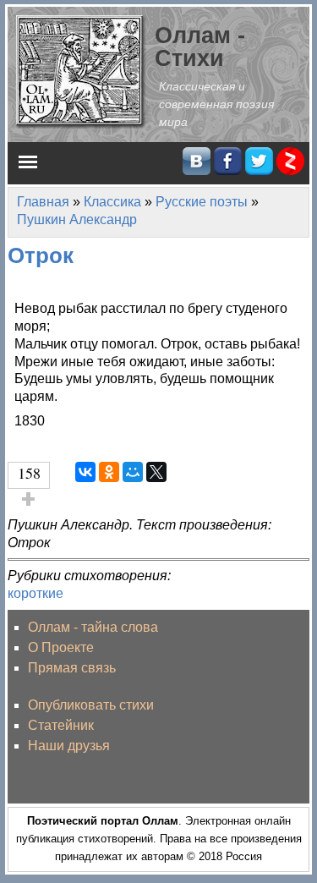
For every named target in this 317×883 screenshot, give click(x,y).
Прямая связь (72, 668)
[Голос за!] (29, 499)
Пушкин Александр (77, 219)
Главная (43, 202)
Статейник (61, 725)
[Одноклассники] (109, 472)
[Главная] (81, 70)
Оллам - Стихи (200, 46)
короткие (35, 593)
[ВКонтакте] (85, 472)
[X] (156, 472)
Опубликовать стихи (91, 705)
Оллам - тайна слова (93, 627)
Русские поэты (202, 202)
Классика (112, 202)
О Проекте (61, 647)
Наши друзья (69, 745)
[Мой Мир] (133, 472)
